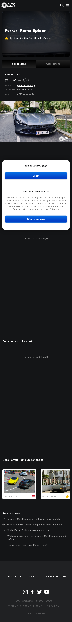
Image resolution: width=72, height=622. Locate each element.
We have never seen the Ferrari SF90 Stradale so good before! (36, 537)
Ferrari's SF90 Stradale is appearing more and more (34, 524)
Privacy (53, 606)
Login (36, 175)
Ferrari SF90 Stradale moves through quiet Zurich (33, 519)
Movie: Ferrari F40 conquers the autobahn (29, 530)
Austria (28, 89)
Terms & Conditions (25, 606)
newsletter (55, 576)
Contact (33, 576)
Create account (36, 219)
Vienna (20, 89)
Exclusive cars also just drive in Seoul (27, 545)
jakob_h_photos (25, 85)
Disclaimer (36, 613)
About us (14, 576)
